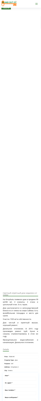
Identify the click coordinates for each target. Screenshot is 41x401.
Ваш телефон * (10, 390)
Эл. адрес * (8, 383)
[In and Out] (9, 3)
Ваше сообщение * (11, 397)
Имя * (7, 375)
